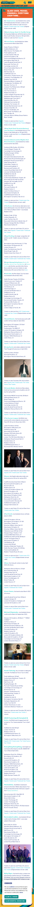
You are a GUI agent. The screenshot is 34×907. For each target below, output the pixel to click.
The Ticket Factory (25, 741)
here (19, 134)
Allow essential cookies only (15, 901)
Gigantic (6, 26)
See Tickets (20, 26)
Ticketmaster (13, 26)
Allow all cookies (11, 897)
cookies (11, 886)
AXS (20, 311)
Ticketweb (15, 123)
